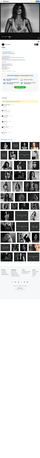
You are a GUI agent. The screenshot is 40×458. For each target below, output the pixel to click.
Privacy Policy (16, 289)
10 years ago (11, 126)
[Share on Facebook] (35, 44)
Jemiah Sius (5, 121)
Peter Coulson (7, 44)
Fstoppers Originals (5, 274)
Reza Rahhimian (6, 126)
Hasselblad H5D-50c (7, 52)
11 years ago (10, 115)
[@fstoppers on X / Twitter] (21, 282)
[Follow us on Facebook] (18, 282)
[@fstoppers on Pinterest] (24, 282)
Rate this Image (4, 36)
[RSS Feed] (27, 282)
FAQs (33, 275)
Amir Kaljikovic (5, 115)
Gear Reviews (4, 272)
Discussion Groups (14, 274)
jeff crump (5, 132)
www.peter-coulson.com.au (19, 57)
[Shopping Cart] (31, 1)
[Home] (6, 1)
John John (5, 110)
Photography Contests (15, 275)
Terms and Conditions (22, 289)
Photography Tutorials (26, 271)
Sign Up (37, 1)
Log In (34, 1)
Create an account (9, 101)
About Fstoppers (35, 271)
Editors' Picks (13, 271)
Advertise (34, 274)
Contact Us (34, 272)
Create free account (20, 87)
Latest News (3, 271)
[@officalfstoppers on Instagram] (12, 282)
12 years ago (12, 104)
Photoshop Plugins (25, 272)
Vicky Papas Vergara (6, 104)
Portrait (3, 71)
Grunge (14, 71)
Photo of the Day (14, 272)
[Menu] (1, 1)
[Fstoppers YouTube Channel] (15, 282)
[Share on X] (37, 44)
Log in (20, 89)
